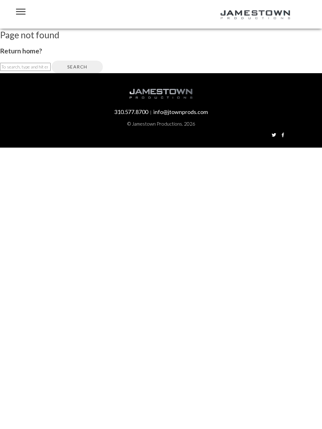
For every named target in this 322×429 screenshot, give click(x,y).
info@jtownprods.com (180, 111)
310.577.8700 (131, 111)
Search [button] (77, 66)
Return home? (21, 51)
